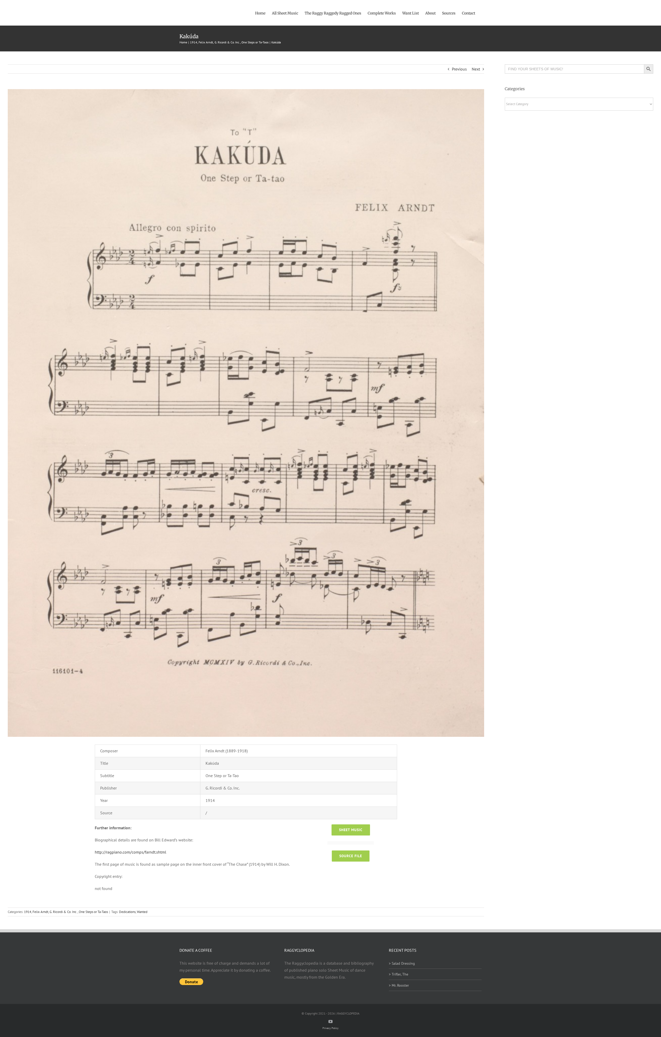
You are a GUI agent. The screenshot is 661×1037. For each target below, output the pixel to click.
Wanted (142, 912)
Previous (459, 69)
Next (476, 69)
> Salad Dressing (402, 963)
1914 (27, 912)
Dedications (127, 912)
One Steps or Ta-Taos (93, 912)
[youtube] (330, 1021)
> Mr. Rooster (399, 985)
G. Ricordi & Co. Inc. (63, 912)
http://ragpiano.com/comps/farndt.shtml (130, 852)
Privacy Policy (330, 1028)
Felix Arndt (40, 912)
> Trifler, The (398, 974)
